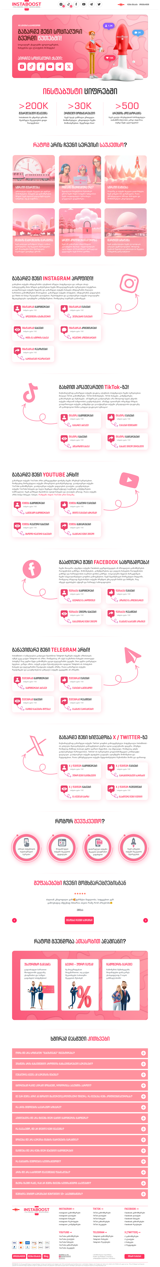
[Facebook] (76, 4)
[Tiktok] (68, 4)
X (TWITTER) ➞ (132, 1232)
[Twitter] (99, 4)
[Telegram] (91, 4)
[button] (79, 920)
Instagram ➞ (66, 1209)
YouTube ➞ (65, 1232)
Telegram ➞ (100, 1232)
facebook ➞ (132, 1209)
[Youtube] (84, 4)
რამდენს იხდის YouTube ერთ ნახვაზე (56, 495)
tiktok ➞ (98, 1209)
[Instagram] (61, 4)
